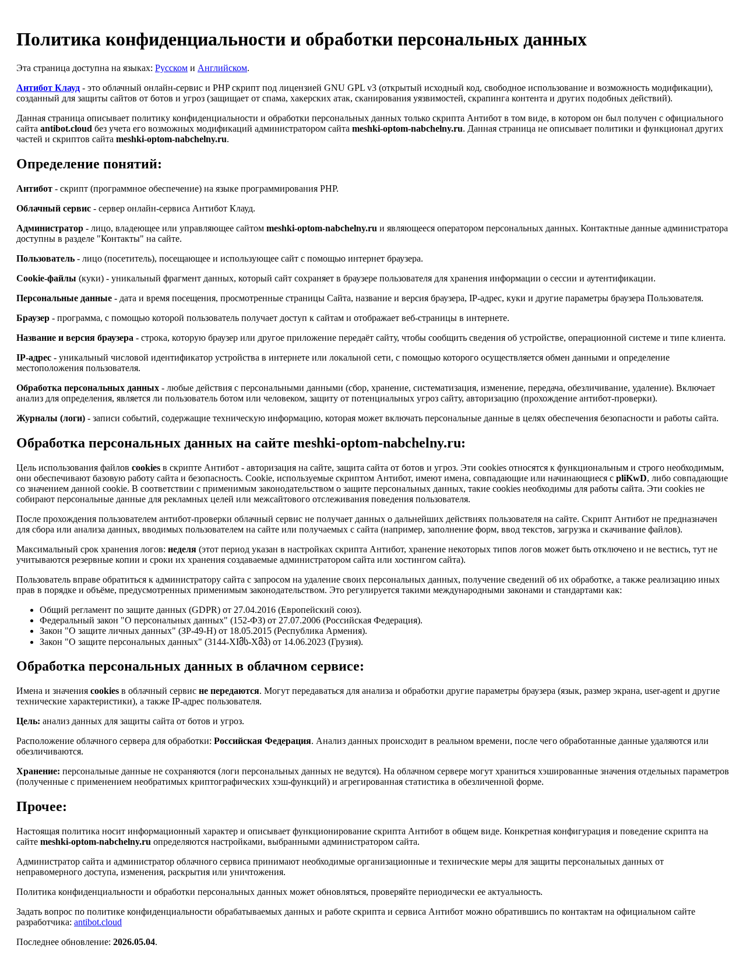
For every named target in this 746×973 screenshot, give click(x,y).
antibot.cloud (98, 922)
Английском (222, 68)
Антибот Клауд (48, 88)
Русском (171, 68)
